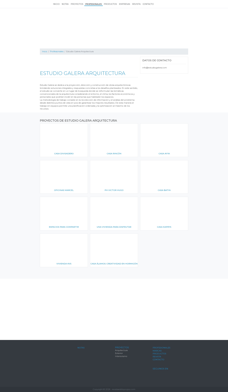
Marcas (157, 350)
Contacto (158, 359)
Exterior (119, 353)
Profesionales (161, 347)
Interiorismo (121, 356)
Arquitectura (121, 350)
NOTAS (81, 347)
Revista (157, 356)
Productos (159, 353)
